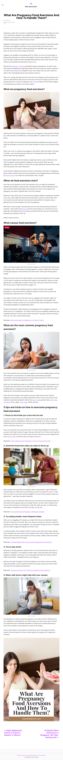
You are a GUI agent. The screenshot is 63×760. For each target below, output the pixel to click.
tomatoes (7, 402)
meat (21, 402)
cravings (25, 209)
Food (5, 23)
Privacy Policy (29, 755)
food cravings (10, 175)
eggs (25, 402)
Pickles (35, 82)
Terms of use (20, 755)
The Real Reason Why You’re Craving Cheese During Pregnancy (31, 542)
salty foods (53, 400)
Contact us (43, 755)
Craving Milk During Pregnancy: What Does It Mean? (28, 512)
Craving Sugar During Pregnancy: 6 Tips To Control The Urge (30, 441)
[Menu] (2, 5)
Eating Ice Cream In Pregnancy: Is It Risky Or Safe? (27, 320)
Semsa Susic (7, 20)
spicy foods (36, 400)
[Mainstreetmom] (31, 5)
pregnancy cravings (17, 66)
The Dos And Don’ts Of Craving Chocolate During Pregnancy (30, 570)
